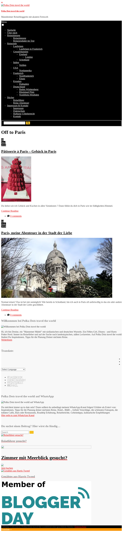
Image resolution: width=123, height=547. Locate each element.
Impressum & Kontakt (17, 105)
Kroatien (17, 81)
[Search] (32, 432)
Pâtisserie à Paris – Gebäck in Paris (28, 151)
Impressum (18, 108)
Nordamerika (25, 70)
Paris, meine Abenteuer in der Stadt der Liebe (36, 233)
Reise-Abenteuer (21, 103)
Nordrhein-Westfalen (29, 95)
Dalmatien (24, 84)
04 (2, 221)
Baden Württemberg (28, 89)
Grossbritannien (20, 51)
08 (2, 139)
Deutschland (19, 86)
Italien (16, 62)
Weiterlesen (6, 340)
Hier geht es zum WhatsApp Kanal (17, 415)
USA (15, 68)
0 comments (16, 216)
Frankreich (18, 73)
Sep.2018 (3, 143)
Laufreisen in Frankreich (30, 49)
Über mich (12, 32)
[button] (3, 25)
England (23, 54)
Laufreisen (18, 46)
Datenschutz (19, 111)
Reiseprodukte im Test (23, 41)
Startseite (11, 30)
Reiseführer (18, 100)
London (29, 57)
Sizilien (22, 65)
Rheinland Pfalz (26, 92)
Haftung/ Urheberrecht (24, 113)
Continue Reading (9, 211)
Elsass (22, 78)
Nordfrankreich (26, 76)
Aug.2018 (3, 225)
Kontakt (17, 116)
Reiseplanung (13, 35)
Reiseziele (12, 43)
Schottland (24, 59)
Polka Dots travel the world (12, 11)
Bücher (10, 97)
